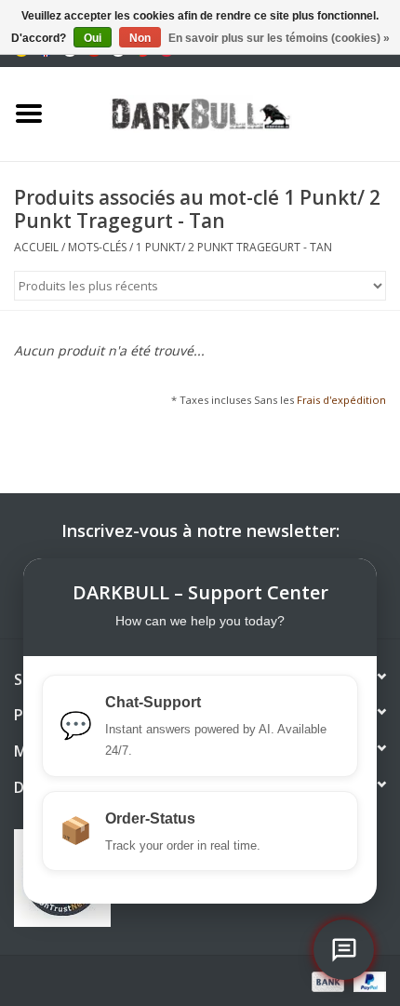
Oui (92, 38)
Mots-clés (97, 247)
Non (140, 38)
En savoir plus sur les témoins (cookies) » (279, 38)
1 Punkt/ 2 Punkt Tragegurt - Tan (234, 247)
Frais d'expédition (341, 400)
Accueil (36, 247)
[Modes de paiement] (326, 980)
